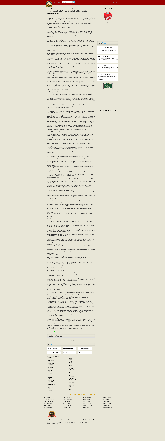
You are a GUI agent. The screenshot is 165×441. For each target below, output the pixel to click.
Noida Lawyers (47, 405)
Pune (50, 377)
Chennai (71, 375)
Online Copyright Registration (108, 22)
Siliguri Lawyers (106, 399)
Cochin (70, 381)
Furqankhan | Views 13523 (53, 13)
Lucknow (51, 362)
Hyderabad (71, 378)
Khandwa (51, 388)
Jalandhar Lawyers (67, 399)
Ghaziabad (51, 367)
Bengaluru (71, 389)
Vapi (70, 388)
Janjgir (70, 365)
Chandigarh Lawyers (49, 399)
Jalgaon (51, 381)
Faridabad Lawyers (68, 397)
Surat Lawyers (86, 407)
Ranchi (70, 364)
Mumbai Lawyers (87, 397)
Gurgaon (51, 363)
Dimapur (71, 367)
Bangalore (71, 376)
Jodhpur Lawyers (67, 407)
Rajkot (50, 390)
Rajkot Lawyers (67, 405)
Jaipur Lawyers (106, 401)
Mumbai (51, 376)
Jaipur (70, 372)
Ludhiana (71, 371)
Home (55, 2)
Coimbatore (71, 382)
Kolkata (70, 358)
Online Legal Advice (72, 8)
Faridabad (51, 364)
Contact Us (91, 419)
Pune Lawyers (86, 399)
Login (113, 2)
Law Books (80, 419)
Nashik (51, 383)
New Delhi (71, 369)
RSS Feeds (86, 419)
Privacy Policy (67, 419)
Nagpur (51, 379)
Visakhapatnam (72, 379)
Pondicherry (72, 384)
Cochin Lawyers (67, 403)
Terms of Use (74, 419)
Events (55, 419)
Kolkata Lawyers (107, 397)
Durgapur (71, 361)
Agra (50, 370)
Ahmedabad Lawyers (88, 405)
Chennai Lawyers (107, 405)
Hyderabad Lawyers (107, 407)
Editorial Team (61, 419)
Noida (50, 366)
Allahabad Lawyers (48, 401)
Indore (51, 387)
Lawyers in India (80, 8)
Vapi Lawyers (66, 401)
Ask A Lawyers (71, 340)
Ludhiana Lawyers (107, 403)
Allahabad (51, 360)
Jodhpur (51, 371)
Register (117, 2)
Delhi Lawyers (47, 397)
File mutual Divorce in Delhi (62, 8)
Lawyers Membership (103, 90)
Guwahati (71, 368)
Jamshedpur (72, 362)
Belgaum (51, 380)
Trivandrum (71, 385)
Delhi (50, 357)
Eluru (70, 386)
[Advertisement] (107, 32)
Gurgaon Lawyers (48, 407)
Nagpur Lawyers (87, 401)
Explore (59, 2)
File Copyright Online (51, 8)
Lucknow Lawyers (48, 403)
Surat (50, 386)
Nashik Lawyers (87, 403)
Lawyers (51, 419)
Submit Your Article (107, 8)
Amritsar (51, 373)
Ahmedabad (52, 384)
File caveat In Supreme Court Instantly (107, 110)
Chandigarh (52, 359)
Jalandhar (51, 369)
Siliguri (70, 359)
